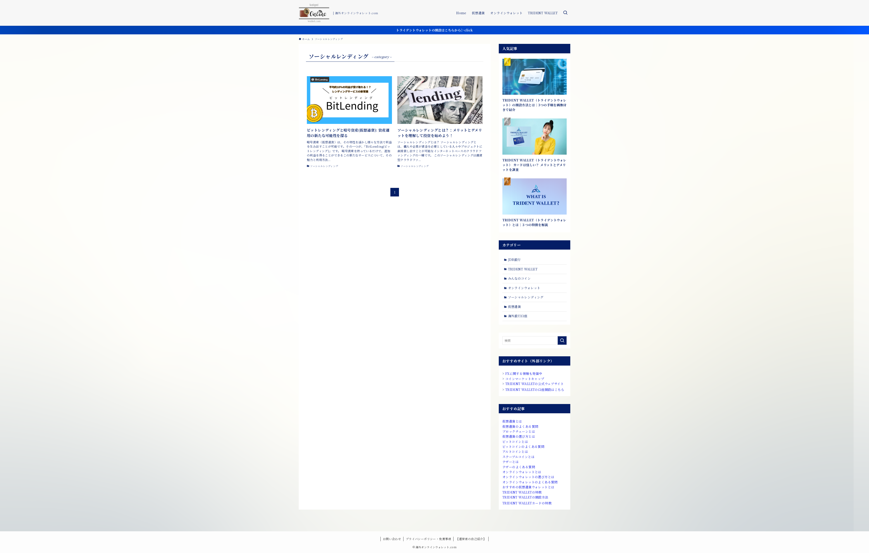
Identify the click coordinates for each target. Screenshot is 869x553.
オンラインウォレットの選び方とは (528, 477)
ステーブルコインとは (518, 456)
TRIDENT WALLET (523, 269)
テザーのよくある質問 (518, 467)
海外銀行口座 (518, 316)
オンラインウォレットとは (521, 472)
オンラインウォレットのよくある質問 (530, 482)
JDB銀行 (514, 259)
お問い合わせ (392, 539)
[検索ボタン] (565, 13)
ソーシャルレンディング (526, 297)
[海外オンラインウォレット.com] (314, 13)
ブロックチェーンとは (518, 431)
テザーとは (510, 461)
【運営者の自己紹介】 (471, 539)
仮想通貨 (514, 306)
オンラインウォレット (524, 288)
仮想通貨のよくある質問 (520, 426)
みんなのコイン (519, 278)
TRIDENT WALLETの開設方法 (525, 497)
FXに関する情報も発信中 (523, 373)
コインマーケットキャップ (524, 378)
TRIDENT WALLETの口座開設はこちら (534, 389)
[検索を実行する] (562, 340)
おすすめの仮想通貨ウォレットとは (528, 487)
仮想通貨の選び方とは (518, 436)
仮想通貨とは (512, 421)
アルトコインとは (515, 451)
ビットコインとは (515, 441)
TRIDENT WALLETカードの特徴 (526, 503)
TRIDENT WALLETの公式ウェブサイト (534, 383)
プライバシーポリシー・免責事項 (428, 539)
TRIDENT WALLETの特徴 (522, 492)
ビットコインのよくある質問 (523, 446)
